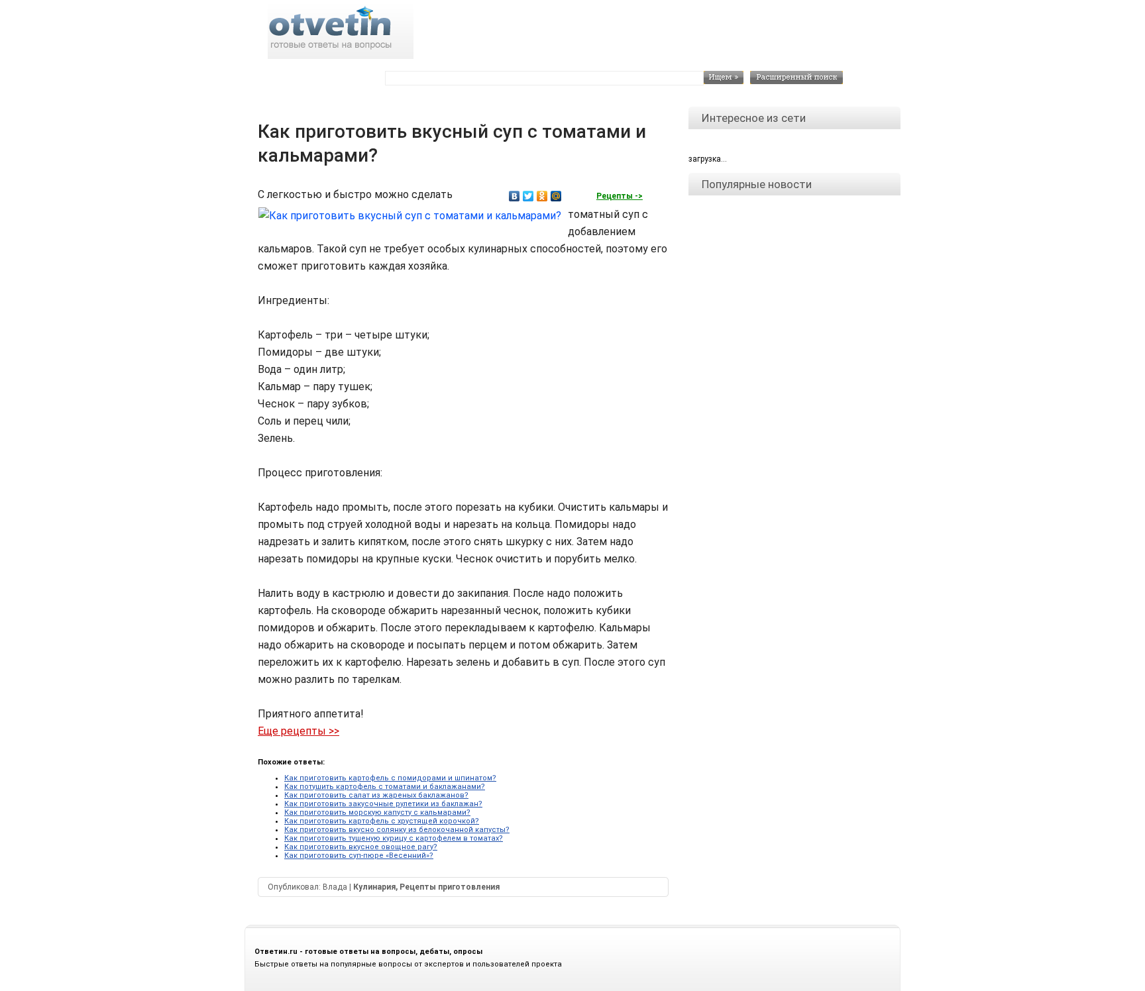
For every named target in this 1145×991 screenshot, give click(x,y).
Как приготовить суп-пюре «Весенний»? (358, 855)
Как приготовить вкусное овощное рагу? (360, 847)
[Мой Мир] (556, 196)
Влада (335, 887)
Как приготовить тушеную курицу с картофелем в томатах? (393, 838)
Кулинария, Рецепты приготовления (426, 887)
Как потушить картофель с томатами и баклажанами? (384, 786)
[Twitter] (528, 196)
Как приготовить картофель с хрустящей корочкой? (381, 821)
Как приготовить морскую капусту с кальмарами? (377, 812)
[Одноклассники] (542, 196)
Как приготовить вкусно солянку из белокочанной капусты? (397, 829)
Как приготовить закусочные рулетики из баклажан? (383, 804)
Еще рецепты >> (298, 731)
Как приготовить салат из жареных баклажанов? (376, 795)
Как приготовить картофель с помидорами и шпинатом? (390, 778)
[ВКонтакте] (514, 196)
